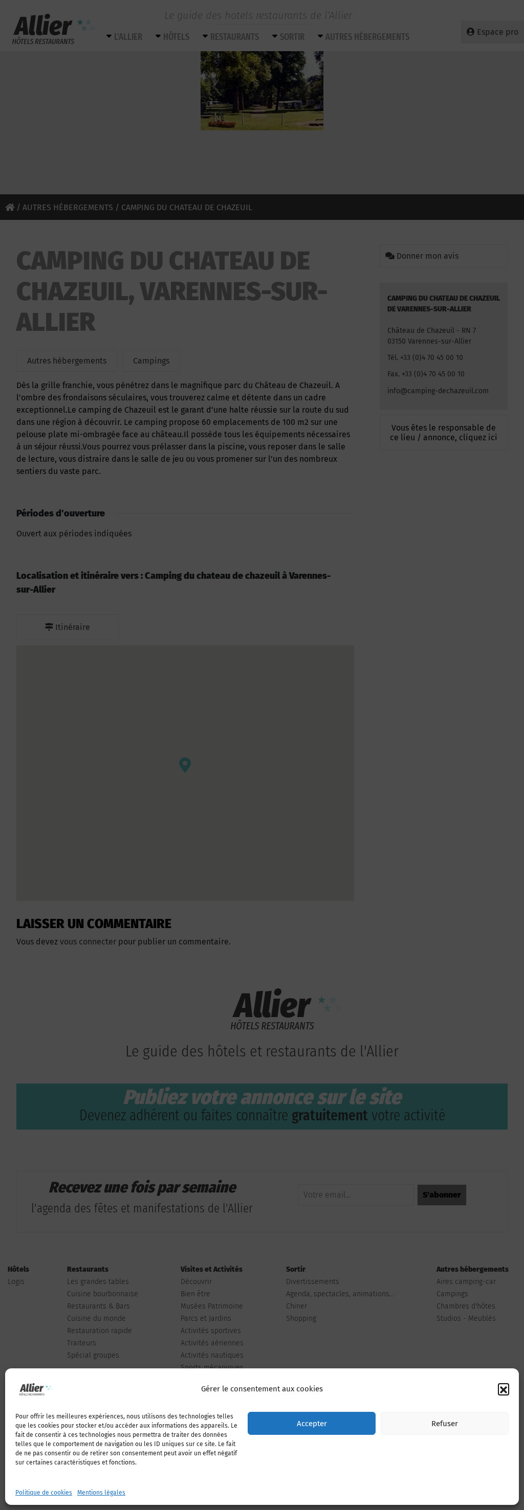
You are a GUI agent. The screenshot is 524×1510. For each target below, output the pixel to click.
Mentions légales (101, 1492)
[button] (503, 1389)
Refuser (444, 1423)
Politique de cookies (43, 1492)
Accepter (312, 1423)
